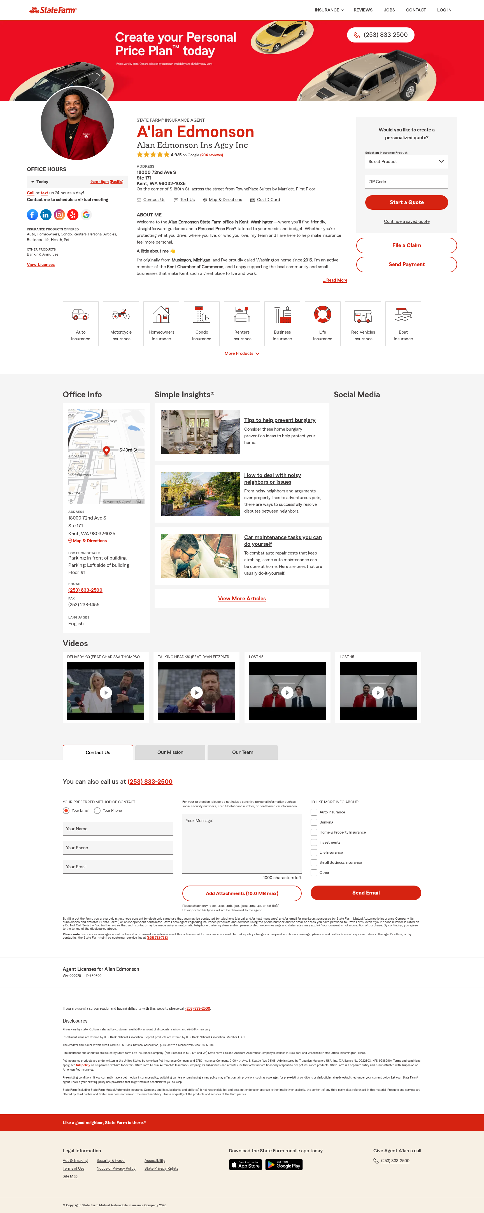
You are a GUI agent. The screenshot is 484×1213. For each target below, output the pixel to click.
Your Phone (112, 811)
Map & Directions (90, 541)
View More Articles (242, 598)
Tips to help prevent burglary (280, 420)
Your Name (76, 829)
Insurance (327, 10)
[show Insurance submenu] (341, 10)
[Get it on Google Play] (284, 1164)
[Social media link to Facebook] (32, 214)
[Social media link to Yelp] (72, 214)
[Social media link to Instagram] (59, 214)
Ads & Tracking (75, 1161)
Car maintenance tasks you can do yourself (283, 541)
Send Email (366, 893)
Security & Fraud (111, 1161)
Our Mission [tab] (170, 752)
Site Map (70, 1176)
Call (30, 193)
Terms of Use (73, 1168)
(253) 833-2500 (85, 590)
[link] (53, 10)
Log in (444, 10)
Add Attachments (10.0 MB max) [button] (242, 893)
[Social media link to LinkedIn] (46, 214)
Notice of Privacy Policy (116, 1168)
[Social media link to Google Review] (86, 214)
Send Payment (407, 264)
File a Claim (406, 245)
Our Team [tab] (242, 752)
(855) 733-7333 (157, 937)
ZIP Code (377, 182)
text (44, 193)
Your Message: (199, 820)
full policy (83, 1065)
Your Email (80, 811)
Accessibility (155, 1161)
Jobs (389, 10)
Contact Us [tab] (98, 752)
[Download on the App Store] (245, 1164)
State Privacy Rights (161, 1168)
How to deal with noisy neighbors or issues (272, 479)
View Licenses (41, 264)
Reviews (363, 10)
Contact (416, 10)
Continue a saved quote (407, 221)
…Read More (335, 280)
